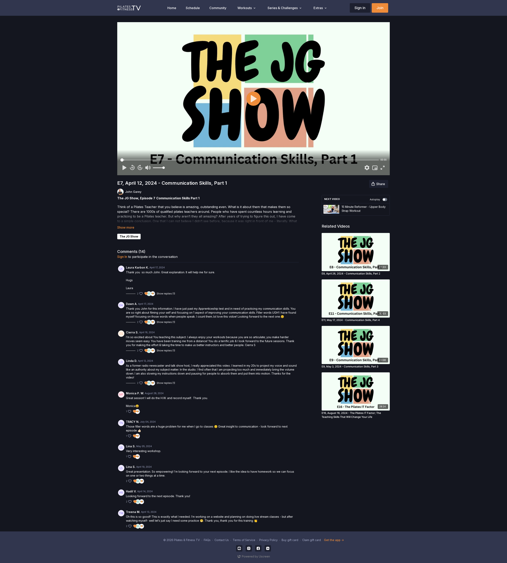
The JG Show (129, 236)
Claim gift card (311, 540)
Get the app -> (334, 540)
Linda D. (131, 360)
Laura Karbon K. (137, 267)
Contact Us (221, 540)
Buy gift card (290, 540)
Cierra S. (132, 332)
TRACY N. (132, 421)
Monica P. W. (135, 393)
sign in (122, 257)
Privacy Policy (268, 540)
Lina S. (130, 446)
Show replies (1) (166, 293)
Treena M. (133, 512)
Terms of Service (244, 540)
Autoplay (375, 199)
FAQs (207, 540)
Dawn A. (131, 304)
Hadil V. (131, 491)
